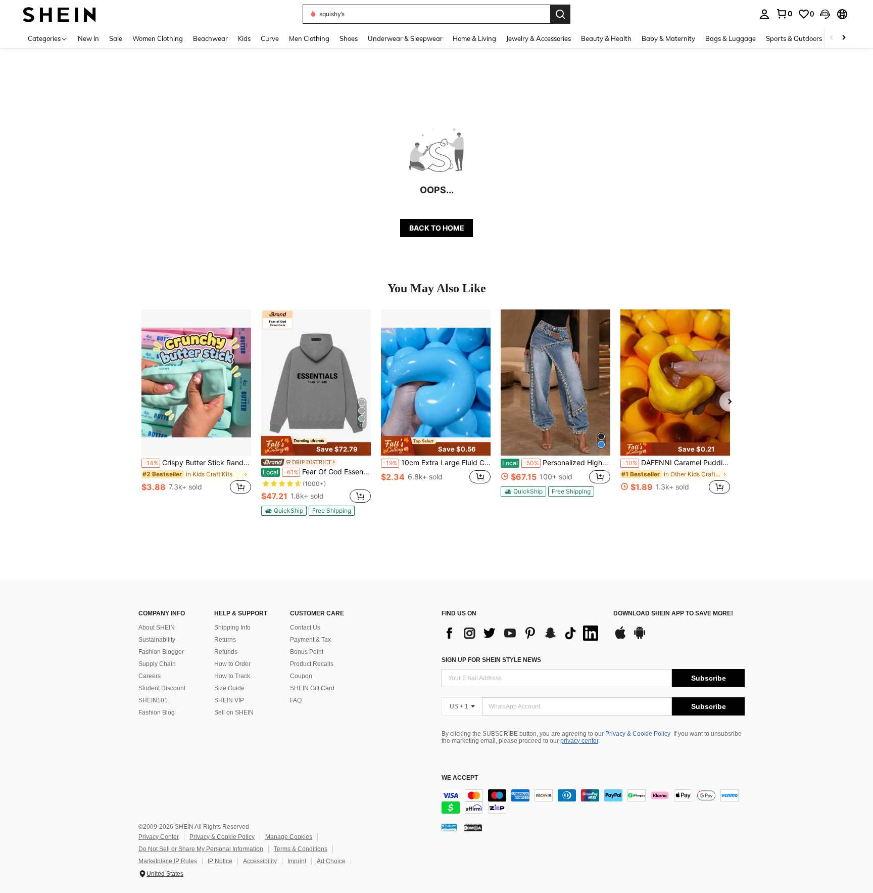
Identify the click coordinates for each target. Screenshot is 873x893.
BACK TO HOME (436, 228)
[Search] (560, 14)
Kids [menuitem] (244, 38)
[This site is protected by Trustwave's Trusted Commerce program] (449, 827)
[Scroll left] (831, 38)
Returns (225, 639)
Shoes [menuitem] (349, 38)
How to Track (232, 676)
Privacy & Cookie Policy (637, 733)
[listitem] (196, 407)
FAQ (296, 700)
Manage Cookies (288, 836)
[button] (825, 14)
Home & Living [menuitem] (474, 38)
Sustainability (156, 639)
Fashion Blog (156, 712)
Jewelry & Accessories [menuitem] (538, 38)
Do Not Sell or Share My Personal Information (200, 849)
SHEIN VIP (229, 700)
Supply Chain (157, 663)
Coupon (301, 676)
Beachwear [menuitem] (210, 38)
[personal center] (764, 14)
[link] (784, 14)
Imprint (296, 861)
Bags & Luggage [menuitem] (730, 38)
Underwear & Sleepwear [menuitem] (405, 38)
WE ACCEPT (460, 778)
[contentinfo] (593, 801)
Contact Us (305, 627)
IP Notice (220, 861)
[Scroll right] (843, 38)
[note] (316, 445)
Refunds (225, 651)
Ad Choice (331, 861)
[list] (522, 633)
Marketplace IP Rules (167, 861)
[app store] (620, 637)
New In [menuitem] (88, 38)
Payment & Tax (310, 639)
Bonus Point (306, 651)
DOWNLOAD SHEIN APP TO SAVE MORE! (673, 613)
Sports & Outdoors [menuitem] (794, 38)
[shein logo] (59, 14)
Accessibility (260, 861)
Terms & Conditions (300, 849)
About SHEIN (156, 627)
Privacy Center (158, 836)
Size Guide (229, 688)
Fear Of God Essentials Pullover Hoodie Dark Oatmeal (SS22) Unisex (317, 472)
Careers (149, 676)
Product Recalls (311, 663)
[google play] (640, 637)
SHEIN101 (153, 700)
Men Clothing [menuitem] (309, 38)
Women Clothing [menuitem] (157, 38)
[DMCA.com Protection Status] (473, 827)
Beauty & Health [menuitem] (606, 38)
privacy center (579, 740)
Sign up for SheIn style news (491, 659)
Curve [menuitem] (270, 38)
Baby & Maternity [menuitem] (668, 38)
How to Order (232, 663)
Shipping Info (232, 627)
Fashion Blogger (161, 651)
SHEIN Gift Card (312, 688)
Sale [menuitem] (115, 38)
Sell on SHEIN (234, 712)
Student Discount (161, 688)
